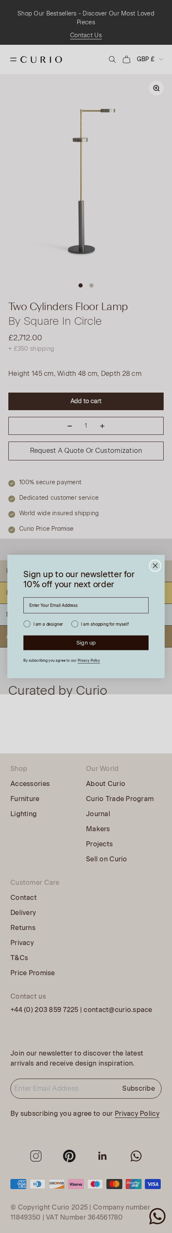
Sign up (86, 642)
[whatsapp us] (157, 1216)
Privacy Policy (89, 660)
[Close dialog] (155, 565)
